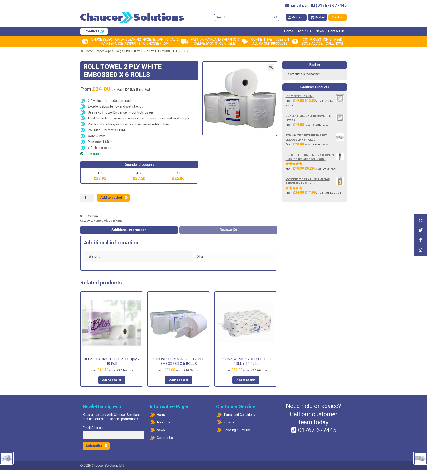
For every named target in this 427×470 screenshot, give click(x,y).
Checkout (338, 17)
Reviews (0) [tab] (228, 230)
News (320, 31)
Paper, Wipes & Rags (109, 51)
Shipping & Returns (237, 430)
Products (92, 31)
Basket (319, 17)
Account (297, 17)
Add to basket (111, 198)
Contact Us (336, 31)
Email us (298, 5)
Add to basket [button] (111, 380)
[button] (271, 67)
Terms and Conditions (239, 415)
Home (288, 31)
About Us (304, 31)
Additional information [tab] (129, 230)
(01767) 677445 (331, 5)
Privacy (229, 422)
